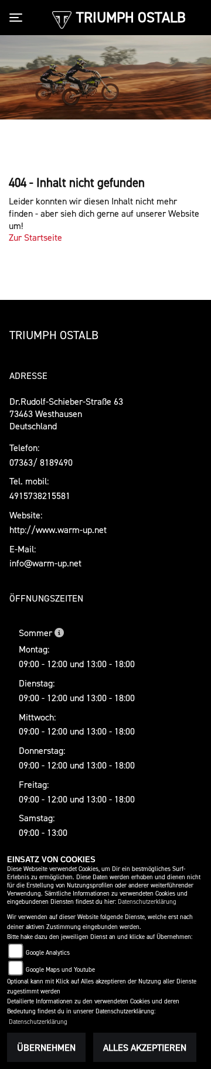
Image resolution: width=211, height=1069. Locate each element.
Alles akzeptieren (144, 1047)
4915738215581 (39, 495)
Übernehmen (46, 1047)
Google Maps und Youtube (60, 970)
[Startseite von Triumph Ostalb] (62, 19)
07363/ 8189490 (41, 462)
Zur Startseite (35, 237)
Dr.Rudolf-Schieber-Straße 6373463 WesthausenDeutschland (66, 413)
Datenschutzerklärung (147, 902)
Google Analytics (48, 953)
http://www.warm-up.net (58, 529)
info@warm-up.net (45, 563)
